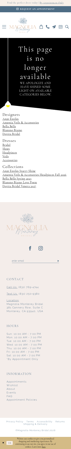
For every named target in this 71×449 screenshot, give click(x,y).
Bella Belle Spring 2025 (17, 178)
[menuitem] (4, 27)
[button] (4, 27)
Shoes (6, 149)
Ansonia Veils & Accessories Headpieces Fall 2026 (34, 175)
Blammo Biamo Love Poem (19, 182)
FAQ (9, 396)
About (11, 388)
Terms (30, 421)
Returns (60, 421)
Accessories (9, 160)
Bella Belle (9, 126)
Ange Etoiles (10, 119)
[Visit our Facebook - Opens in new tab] (30, 248)
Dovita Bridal (11, 134)
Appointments (16, 381)
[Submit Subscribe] (58, 261)
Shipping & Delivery (35, 424)
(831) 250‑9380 (23, 293)
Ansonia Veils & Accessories (20, 122)
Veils (5, 156)
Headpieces (9, 152)
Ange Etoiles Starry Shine (19, 171)
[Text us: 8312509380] (54, 27)
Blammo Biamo (12, 130)
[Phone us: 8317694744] (47, 27)
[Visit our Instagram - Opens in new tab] (40, 248)
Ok (9, 443)
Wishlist (12, 385)
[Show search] (67, 27)
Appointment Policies (22, 399)
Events (11, 392)
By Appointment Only (52, 3)
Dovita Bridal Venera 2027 (19, 186)
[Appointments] (60, 27)
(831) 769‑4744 (23, 287)
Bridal (6, 145)
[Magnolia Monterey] (22, 25)
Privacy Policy (14, 421)
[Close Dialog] (3, 443)
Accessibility (45, 421)
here (44, 447)
